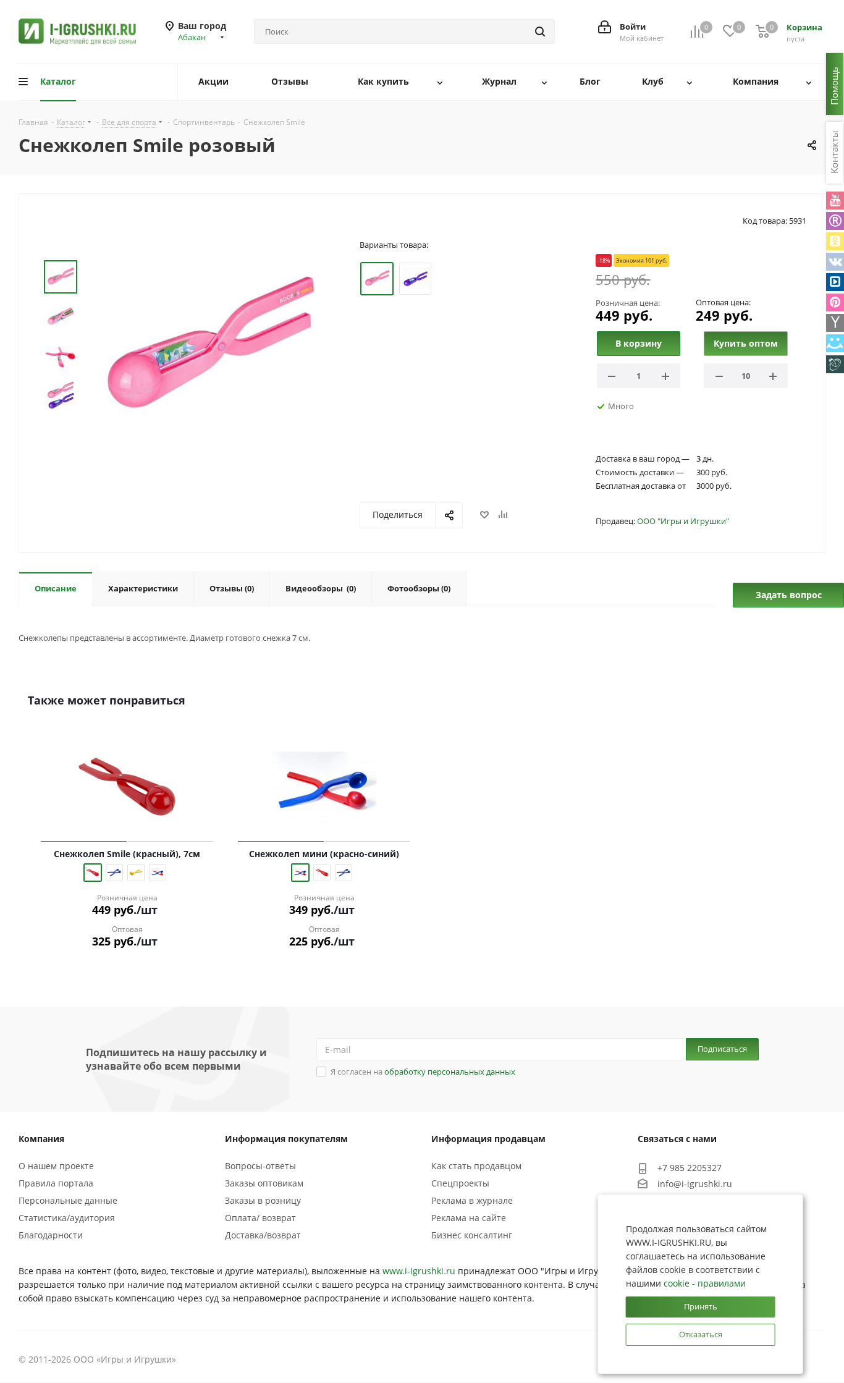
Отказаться (700, 1334)
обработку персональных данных (449, 1071)
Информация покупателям (286, 1138)
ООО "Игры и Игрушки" (683, 521)
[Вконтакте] (835, 262)
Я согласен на (423, 1071)
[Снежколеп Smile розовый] (208, 347)
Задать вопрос (789, 595)
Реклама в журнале (472, 1200)
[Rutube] (835, 221)
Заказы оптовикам (264, 1183)
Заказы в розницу (263, 1200)
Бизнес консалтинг (471, 1235)
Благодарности (51, 1235)
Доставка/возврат (263, 1235)
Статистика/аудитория (67, 1218)
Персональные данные (68, 1200)
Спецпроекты (460, 1183)
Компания (41, 1138)
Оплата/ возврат (260, 1218)
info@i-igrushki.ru (694, 1184)
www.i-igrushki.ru (418, 1271)
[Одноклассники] (835, 241)
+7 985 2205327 (689, 1168)
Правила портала (56, 1183)
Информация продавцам (488, 1138)
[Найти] (540, 31)
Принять (700, 1306)
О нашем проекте (56, 1166)
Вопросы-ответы (260, 1166)
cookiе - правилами (705, 1283)
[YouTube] (835, 200)
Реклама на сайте (468, 1218)
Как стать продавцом (476, 1166)
